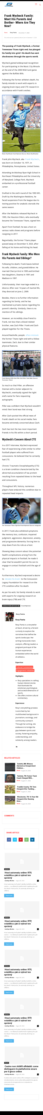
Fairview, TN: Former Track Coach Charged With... (27, 777)
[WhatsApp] (26, 839)
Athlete (7, 869)
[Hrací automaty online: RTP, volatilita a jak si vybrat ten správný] (21, 861)
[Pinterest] (20, 839)
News (6, 32)
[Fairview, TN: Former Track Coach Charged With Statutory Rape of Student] (9, 778)
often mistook (32, 335)
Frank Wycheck (32, 159)
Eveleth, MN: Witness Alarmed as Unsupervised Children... (26, 766)
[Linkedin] (32, 839)
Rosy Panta (13, 32)
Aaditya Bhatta (9, 880)
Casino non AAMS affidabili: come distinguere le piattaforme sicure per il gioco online (21, 1069)
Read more (9, 895)
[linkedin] (16, 745)
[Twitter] (14, 839)
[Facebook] (9, 839)
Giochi (6, 1063)
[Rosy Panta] (9, 680)
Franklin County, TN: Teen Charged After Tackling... (26, 788)
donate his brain (12, 579)
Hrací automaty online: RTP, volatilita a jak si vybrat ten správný (18, 875)
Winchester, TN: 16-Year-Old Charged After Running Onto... (27, 799)
